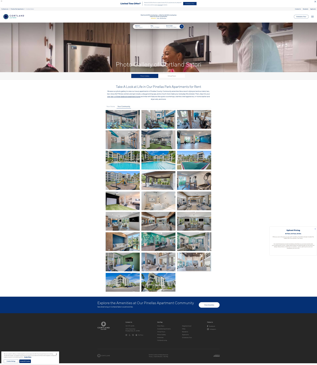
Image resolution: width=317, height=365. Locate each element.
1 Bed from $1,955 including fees (149, 16)
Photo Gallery (144, 78)
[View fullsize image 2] (194, 121)
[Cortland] (103, 357)
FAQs (183, 330)
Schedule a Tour (301, 18)
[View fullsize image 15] (123, 223)
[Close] (56, 354)
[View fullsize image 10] (158, 182)
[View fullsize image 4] (158, 141)
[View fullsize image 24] (123, 284)
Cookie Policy (27, 357)
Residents (305, 10)
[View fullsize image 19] (158, 243)
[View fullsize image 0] (123, 121)
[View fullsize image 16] (158, 223)
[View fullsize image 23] (194, 263)
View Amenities (209, 306)
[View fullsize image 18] (123, 243)
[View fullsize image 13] (158, 202)
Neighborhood (186, 327)
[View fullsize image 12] (123, 202)
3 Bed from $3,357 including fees (158, 18)
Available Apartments (164, 330)
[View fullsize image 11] (194, 182)
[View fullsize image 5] (194, 141)
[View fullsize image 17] (194, 223)
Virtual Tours (172, 78)
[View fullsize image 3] (123, 141)
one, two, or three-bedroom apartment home (123, 98)
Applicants (313, 10)
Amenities (160, 339)
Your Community (123, 108)
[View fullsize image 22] (158, 263)
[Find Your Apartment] (182, 28)
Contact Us (298, 10)
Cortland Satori (30, 10)
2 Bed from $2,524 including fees (167, 16)
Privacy (151, 358)
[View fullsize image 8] (194, 162)
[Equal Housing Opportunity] (126, 337)
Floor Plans (160, 327)
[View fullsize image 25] (158, 284)
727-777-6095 (129, 327)
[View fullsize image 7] (158, 162)
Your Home (110, 108)
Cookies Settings (11, 361)
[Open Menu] (312, 18)
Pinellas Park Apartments (17, 10)
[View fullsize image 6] (123, 162)
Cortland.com (4, 10)
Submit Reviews (158, 358)
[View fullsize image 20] (194, 243)
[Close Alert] (315, 1)
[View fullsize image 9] (123, 182)
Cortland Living (162, 342)
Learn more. (127, 6)
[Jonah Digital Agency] (216, 357)
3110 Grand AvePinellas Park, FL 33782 (132, 331)
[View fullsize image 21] (123, 263)
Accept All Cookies (25, 361)
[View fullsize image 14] (194, 202)
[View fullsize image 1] (158, 121)
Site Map (166, 358)
